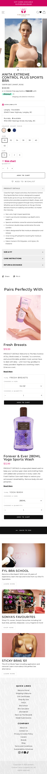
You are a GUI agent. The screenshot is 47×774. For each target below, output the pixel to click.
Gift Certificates (23, 696)
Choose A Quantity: (13, 391)
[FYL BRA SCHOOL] (23, 555)
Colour (12, 126)
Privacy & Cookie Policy (23, 734)
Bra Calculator (23, 709)
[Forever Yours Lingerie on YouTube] (25, 752)
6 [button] (27, 70)
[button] (9, 161)
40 (36, 140)
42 (5, 146)
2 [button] (20, 70)
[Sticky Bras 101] (23, 645)
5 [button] (25, 70)
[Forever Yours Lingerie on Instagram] (19, 752)
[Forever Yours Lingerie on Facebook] (22, 752)
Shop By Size (23, 700)
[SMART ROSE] (9, 133)
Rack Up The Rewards (23, 715)
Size (4, 136)
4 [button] (23, 70)
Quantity (6, 163)
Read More (8, 371)
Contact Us (23, 731)
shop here (9, 627)
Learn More (9, 584)
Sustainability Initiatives (23, 749)
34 (17, 140)
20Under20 (23, 712)
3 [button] (22, 70)
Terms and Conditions (23, 746)
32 (11, 140)
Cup (3, 151)
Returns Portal (23, 690)
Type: (7, 378)
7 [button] (29, 70)
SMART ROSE (4, 130)
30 (5, 140)
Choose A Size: (11, 381)
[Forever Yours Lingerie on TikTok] (27, 752)
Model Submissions (23, 718)
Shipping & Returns (23, 693)
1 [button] (18, 70)
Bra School (23, 706)
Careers (24, 737)
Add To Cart (23, 402)
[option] (23, 3)
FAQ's (23, 703)
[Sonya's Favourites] (23, 601)
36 (23, 140)
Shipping (15, 96)
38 (30, 140)
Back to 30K (25, 530)
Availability (11, 104)
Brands (23, 740)
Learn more (9, 673)
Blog (23, 743)
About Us (23, 728)
